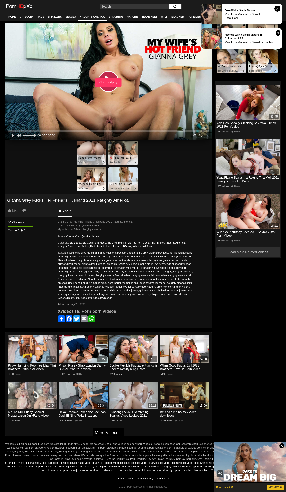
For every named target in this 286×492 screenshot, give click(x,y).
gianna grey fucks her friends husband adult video (137, 256)
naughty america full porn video (149, 275)
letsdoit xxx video (79, 466)
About (66, 211)
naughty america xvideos (99, 286)
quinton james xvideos (107, 294)
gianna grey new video (153, 267)
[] (175, 6)
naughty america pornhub (165, 279)
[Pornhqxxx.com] (19, 6)
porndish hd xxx (112, 290)
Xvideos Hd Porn (142, 246)
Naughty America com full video (76, 275)
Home (12, 16)
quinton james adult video (154, 290)
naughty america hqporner (134, 279)
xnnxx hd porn (143, 470)
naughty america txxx (126, 283)
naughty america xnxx (179, 283)
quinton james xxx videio (135, 294)
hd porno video (43, 466)
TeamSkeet (149, 16)
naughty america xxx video (177, 466)
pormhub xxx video (68, 290)
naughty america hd (179, 275)
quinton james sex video (79, 294)
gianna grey (141, 252)
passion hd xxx (202, 466)
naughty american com (160, 286)
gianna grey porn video (71, 271)
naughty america (182, 271)
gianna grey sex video (98, 271)
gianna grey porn (177, 267)
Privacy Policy (145, 478)
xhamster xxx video (88, 470)
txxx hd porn (180, 294)
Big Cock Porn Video (94, 242)
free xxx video (125, 252)
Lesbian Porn (201, 470)
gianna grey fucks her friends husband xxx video (85, 267)
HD (152, 242)
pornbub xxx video (91, 290)
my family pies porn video (105, 466)
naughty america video (153, 283)
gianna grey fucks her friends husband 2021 (83, 256)
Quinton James (90, 236)
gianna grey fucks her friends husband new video (125, 260)
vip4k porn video (66, 470)
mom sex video (130, 466)
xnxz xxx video (161, 470)
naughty (167, 271)
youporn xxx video (181, 470)
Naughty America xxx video (130, 286)
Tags (40, 16)
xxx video (81, 298)
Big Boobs (75, 242)
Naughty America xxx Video (73, 246)
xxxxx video (126, 470)
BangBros (116, 16)
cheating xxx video (182, 462)
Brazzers (55, 16)
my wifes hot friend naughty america (141, 271)
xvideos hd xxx (109, 470)
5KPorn (132, 16)
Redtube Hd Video (100, 246)
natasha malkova (150, 466)
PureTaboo (196, 16)
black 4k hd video (81, 462)
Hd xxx (116, 271)
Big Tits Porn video (138, 242)
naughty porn (181, 286)
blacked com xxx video (134, 462)
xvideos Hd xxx (66, 298)
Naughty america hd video (103, 279)
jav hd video (61, 466)
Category (27, 16)
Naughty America (92, 16)
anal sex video (38, 462)
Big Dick (112, 242)
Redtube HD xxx (122, 246)
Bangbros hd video (59, 462)
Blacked (177, 16)
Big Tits (122, 242)
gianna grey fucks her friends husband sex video (109, 264)
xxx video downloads (100, 298)
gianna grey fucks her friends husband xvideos (164, 264)
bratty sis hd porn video (106, 462)
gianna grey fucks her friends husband (170, 252)
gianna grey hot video (126, 267)
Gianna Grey (73, 236)
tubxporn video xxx (161, 294)
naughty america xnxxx (71, 286)
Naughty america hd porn (72, 279)
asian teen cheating (16, 462)
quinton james (130, 290)
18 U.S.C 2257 (124, 478)
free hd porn (26, 466)
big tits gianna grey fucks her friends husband (90, 252)
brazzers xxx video (159, 462)
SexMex (71, 16)
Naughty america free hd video (112, 275)
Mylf (164, 16)
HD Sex (159, 242)
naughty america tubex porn (97, 283)
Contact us (163, 478)
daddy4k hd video (205, 462)
